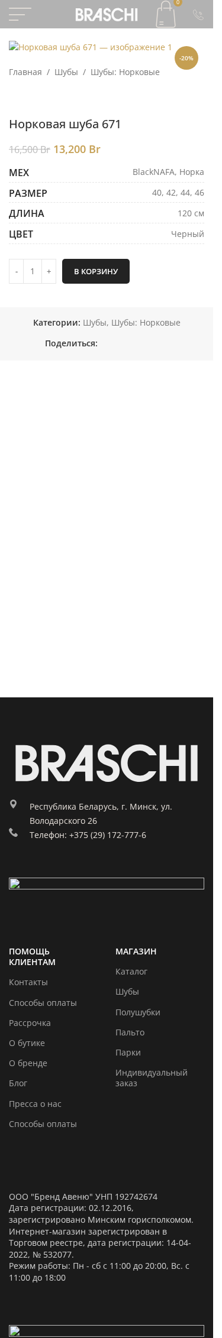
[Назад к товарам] (30, 98)
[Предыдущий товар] (16, 98)
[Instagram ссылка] (18, 869)
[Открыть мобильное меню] (20, 14)
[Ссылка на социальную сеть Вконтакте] (133, 344)
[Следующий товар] (44, 98)
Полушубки (137, 1012)
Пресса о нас (35, 1103)
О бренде (28, 1063)
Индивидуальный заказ (151, 1078)
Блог (18, 1083)
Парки (128, 1052)
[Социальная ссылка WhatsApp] (119, 344)
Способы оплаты (43, 1002)
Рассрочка (30, 1022)
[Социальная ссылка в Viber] (162, 344)
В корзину (96, 271)
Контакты (28, 982)
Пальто (129, 1032)
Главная (25, 71)
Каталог (131, 971)
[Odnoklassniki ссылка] (105, 344)
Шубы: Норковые (125, 71)
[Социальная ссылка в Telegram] (147, 344)
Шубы (66, 71)
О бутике (27, 1042)
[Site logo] (106, 13)
